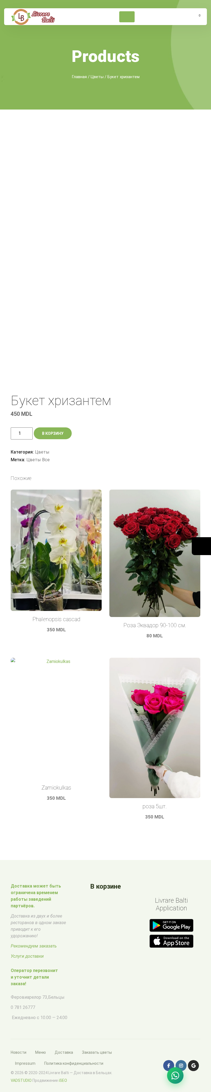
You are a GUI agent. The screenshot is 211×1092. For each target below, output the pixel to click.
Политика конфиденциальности (73, 1063)
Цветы (97, 76)
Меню (40, 1052)
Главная (79, 76)
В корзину (52, 433)
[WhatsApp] (175, 1075)
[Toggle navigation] (127, 16)
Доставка (64, 1052)
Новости (18, 1052)
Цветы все (38, 459)
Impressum (25, 1063)
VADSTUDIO (21, 1080)
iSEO (63, 1080)
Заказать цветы (97, 1052)
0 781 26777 (23, 1007)
